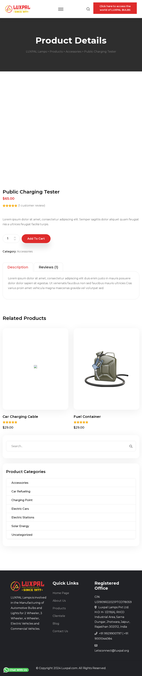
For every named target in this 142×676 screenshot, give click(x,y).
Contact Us (60, 631)
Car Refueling (20, 491)
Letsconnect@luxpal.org (112, 650)
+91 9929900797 (110, 633)
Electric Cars (20, 508)
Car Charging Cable (20, 417)
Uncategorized (21, 534)
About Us (59, 600)
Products (59, 608)
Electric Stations (22, 517)
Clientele (59, 616)
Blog (56, 623)
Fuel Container (87, 417)
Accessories (25, 251)
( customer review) (31, 205)
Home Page (61, 593)
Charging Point (22, 500)
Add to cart (36, 238)
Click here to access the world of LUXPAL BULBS (115, 8)
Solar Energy (20, 526)
